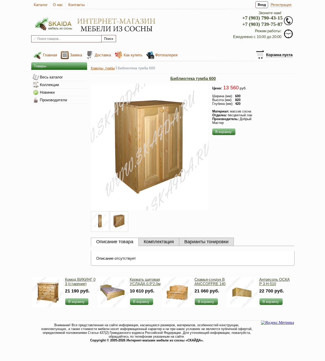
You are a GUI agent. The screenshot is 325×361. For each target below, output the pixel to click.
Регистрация (281, 5)
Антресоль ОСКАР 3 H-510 (274, 281)
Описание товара (114, 241)
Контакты (76, 5)
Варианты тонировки (206, 241)
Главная (50, 55)
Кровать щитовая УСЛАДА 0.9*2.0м (145, 281)
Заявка (76, 55)
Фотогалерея (166, 55)
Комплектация (159, 241)
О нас (58, 5)
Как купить (133, 55)
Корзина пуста (279, 55)
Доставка (103, 55)
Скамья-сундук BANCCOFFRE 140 (209, 281)
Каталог (40, 5)
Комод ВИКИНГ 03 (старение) (80, 281)
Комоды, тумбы (103, 68)
